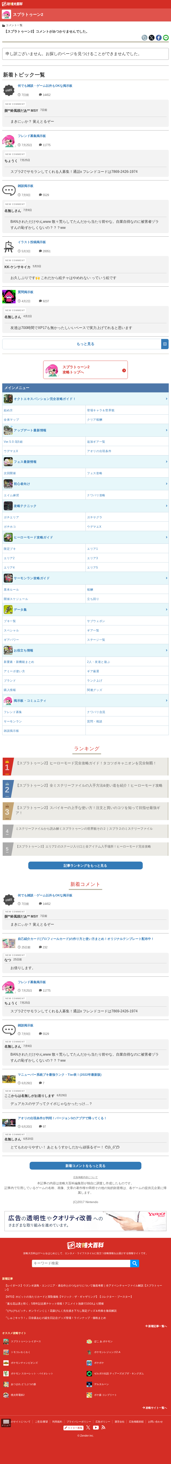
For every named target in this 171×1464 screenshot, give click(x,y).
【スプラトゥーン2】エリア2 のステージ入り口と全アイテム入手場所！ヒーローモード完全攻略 (83, 846)
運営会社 (119, 1421)
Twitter (88, 1427)
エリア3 (92, 558)
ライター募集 (75, 1428)
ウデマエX (11, 451)
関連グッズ (94, 690)
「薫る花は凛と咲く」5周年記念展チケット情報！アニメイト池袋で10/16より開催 (54, 1303)
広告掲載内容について (85, 1177)
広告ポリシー (103, 1421)
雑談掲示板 (11, 730)
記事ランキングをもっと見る (85, 865)
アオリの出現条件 (99, 451)
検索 (134, 1263)
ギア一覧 (93, 630)
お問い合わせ (155, 1421)
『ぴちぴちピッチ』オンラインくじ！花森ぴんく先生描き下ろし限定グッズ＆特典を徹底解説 (60, 1310)
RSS (103, 1427)
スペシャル (11, 630)
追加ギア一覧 (96, 441)
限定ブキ (10, 548)
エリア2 (9, 558)
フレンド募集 (13, 712)
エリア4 (9, 567)
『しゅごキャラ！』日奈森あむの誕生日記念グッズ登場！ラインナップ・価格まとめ (55, 1317)
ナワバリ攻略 (96, 495)
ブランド (10, 680)
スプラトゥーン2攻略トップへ (76, 369)
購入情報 (10, 690)
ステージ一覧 (96, 639)
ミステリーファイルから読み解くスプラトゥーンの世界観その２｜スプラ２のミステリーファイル (84, 828)
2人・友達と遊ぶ (98, 662)
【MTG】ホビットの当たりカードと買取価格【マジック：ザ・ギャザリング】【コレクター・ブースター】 (68, 1296)
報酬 (90, 589)
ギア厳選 (93, 671)
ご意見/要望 (41, 1421)
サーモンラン (13, 721)
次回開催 (10, 473)
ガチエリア (11, 517)
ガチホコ (10, 526)
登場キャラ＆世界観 (100, 410)
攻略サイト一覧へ (156, 1407)
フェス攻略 (94, 473)
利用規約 (57, 1421)
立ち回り (93, 599)
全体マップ (11, 419)
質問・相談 (94, 721)
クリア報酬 (94, 419)
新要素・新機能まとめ (19, 662)
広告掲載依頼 (136, 1421)
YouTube (96, 1427)
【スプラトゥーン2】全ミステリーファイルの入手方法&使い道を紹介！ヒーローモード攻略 (89, 785)
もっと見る (85, 344)
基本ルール (11, 589)
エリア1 (92, 548)
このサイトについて (19, 1421)
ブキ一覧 (10, 621)
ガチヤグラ (94, 517)
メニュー (6, 1425)
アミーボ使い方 (14, 671)
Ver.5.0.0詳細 (13, 441)
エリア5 (92, 567)
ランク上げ (94, 680)
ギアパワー (11, 639)
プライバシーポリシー (79, 1421)
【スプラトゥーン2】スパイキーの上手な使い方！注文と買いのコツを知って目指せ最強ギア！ (88, 810)
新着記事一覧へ (157, 1326)
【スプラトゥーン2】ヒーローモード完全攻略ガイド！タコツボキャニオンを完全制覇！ (86, 763)
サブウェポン (96, 621)
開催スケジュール (16, 599)
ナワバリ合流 (96, 712)
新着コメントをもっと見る (85, 1166)
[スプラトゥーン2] (12, 5)
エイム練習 (11, 495)
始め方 (8, 410)
